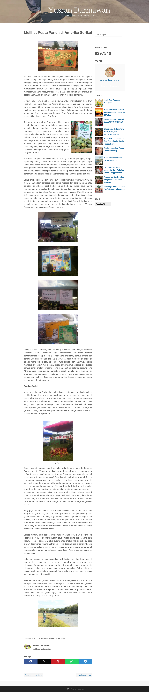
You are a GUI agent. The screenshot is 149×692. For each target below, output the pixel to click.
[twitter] (44, 661)
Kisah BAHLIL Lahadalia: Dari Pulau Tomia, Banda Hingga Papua (114, 141)
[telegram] (85, 661)
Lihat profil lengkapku (110, 86)
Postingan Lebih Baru (33, 675)
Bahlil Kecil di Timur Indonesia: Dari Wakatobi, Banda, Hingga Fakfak (114, 170)
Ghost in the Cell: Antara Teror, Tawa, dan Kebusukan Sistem (114, 131)
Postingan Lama (84, 675)
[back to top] (145, 687)
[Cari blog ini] (124, 26)
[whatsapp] (72, 661)
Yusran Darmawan (110, 80)
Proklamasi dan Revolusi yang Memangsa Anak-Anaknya (114, 179)
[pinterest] (58, 661)
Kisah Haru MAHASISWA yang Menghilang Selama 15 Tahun (114, 112)
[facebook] (31, 661)
